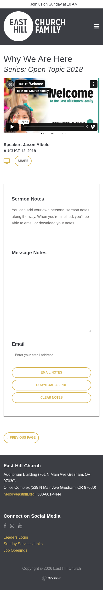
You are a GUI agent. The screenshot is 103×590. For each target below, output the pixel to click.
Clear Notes (51, 397)
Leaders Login (16, 537)
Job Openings (15, 550)
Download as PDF (51, 385)
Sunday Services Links (23, 544)
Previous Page (22, 437)
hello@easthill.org (19, 494)
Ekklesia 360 (51, 578)
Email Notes (51, 372)
